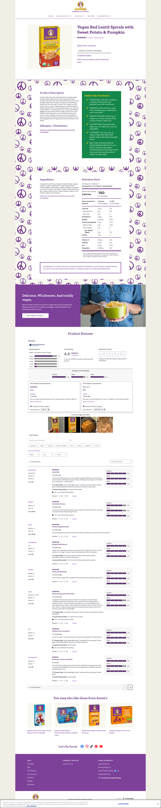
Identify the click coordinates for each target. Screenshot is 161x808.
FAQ (28, 767)
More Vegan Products (35, 315)
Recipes (30, 781)
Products (30, 778)
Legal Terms (103, 764)
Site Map (30, 764)
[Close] (158, 804)
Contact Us (68, 764)
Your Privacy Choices (108, 771)
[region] (80, 804)
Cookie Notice (104, 774)
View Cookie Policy (32, 806)
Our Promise (32, 774)
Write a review (99, 37)
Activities (30, 784)
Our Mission (31, 771)
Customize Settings (123, 803)
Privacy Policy (104, 767)
